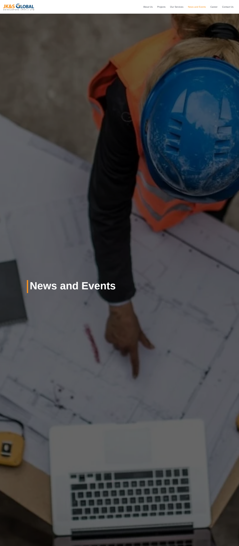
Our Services (176, 7)
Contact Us (227, 7)
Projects (161, 7)
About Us (148, 7)
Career (214, 7)
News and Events (197, 7)
